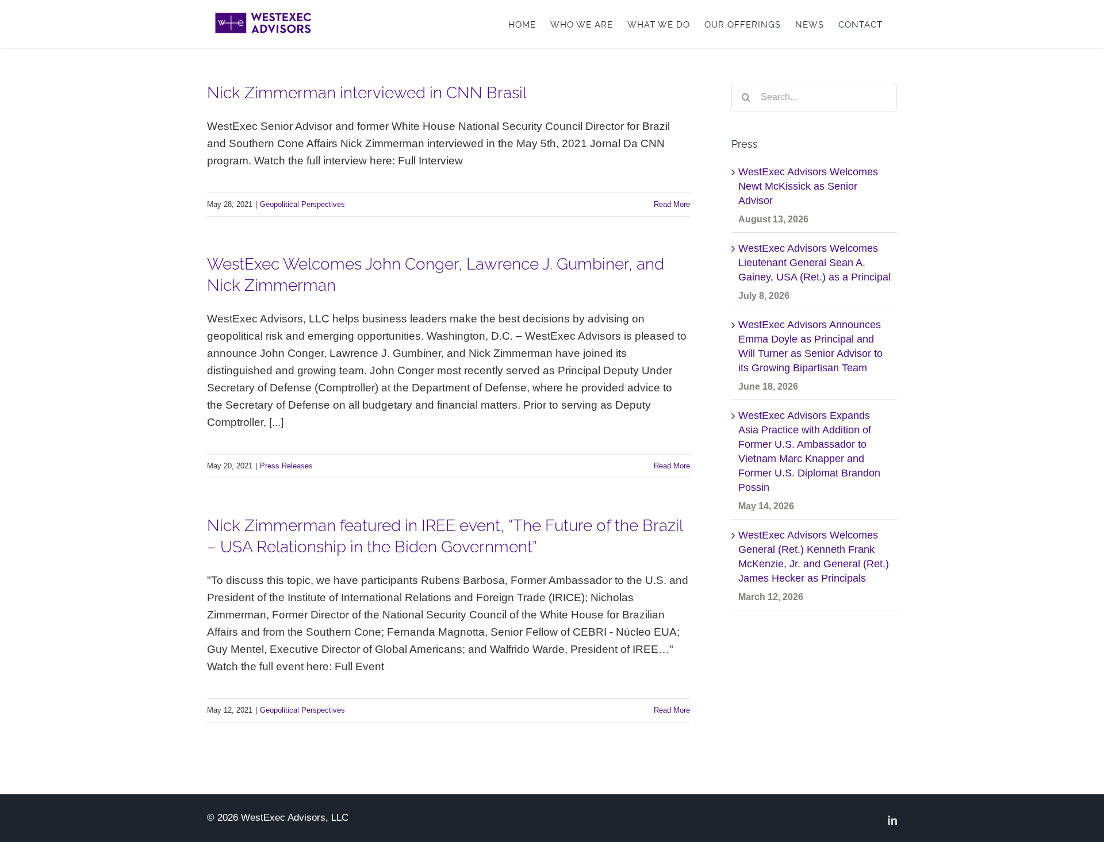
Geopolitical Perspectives (302, 204)
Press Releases (286, 466)
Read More (672, 204)
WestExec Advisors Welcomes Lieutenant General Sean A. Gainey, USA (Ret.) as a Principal (814, 263)
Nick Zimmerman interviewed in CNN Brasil (367, 92)
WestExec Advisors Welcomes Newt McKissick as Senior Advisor (808, 186)
